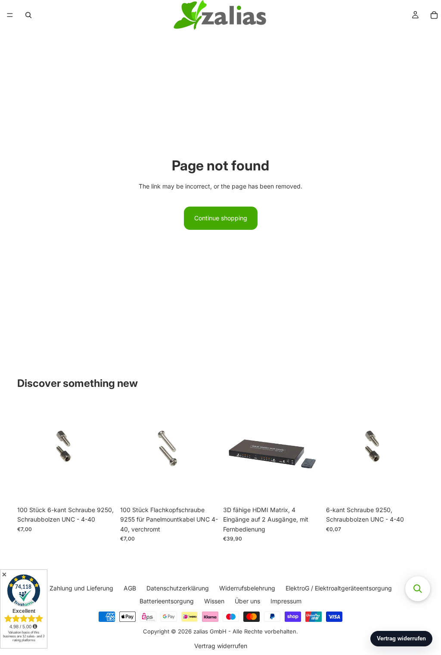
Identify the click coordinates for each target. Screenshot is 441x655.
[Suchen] (28, 15)
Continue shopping (220, 218)
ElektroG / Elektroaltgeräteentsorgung (339, 588)
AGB (130, 588)
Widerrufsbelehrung (247, 588)
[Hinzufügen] (101, 488)
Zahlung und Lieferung (81, 588)
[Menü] (10, 15)
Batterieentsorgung (167, 601)
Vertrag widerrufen (220, 645)
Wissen (214, 601)
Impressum (285, 601)
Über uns (247, 601)
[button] (417, 588)
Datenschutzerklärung (177, 588)
